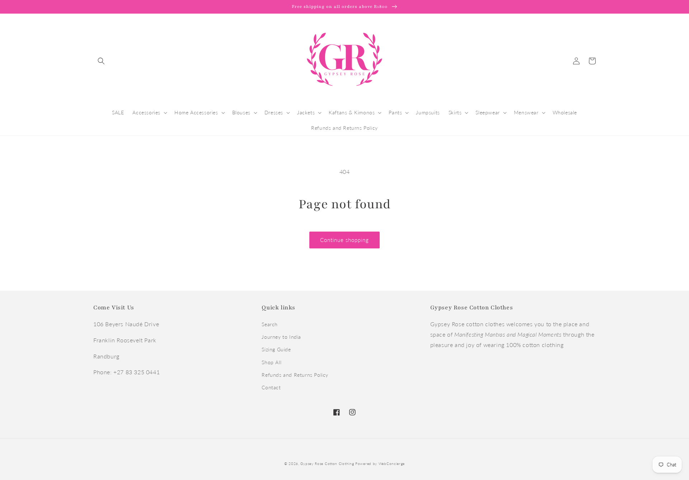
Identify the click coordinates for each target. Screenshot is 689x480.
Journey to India (281, 337)
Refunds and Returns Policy (295, 375)
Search (270, 324)
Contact (271, 387)
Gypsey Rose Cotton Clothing (327, 463)
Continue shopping (344, 240)
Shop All (271, 362)
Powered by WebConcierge (380, 463)
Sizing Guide (276, 349)
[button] (101, 61)
